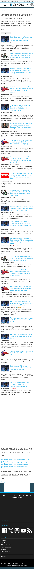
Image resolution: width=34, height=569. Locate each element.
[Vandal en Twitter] (10, 530)
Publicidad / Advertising (6, 544)
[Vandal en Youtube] (23, 530)
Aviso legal (3, 549)
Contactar (3, 542)
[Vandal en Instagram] (17, 530)
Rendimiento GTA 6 (14, 1)
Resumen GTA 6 (5, 1)
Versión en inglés (17, 561)
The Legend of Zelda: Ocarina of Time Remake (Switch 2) (16, 463)
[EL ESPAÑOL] (32, 4)
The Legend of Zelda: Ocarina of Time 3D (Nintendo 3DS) (16, 464)
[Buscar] (28, 5)
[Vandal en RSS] (29, 530)
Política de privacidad (6, 547)
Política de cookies (5, 551)
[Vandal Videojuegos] (17, 4)
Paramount (28, 1)
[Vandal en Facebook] (4, 530)
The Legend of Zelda (6, 482)
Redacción (3, 540)
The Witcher (22, 1)
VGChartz (3, 556)
